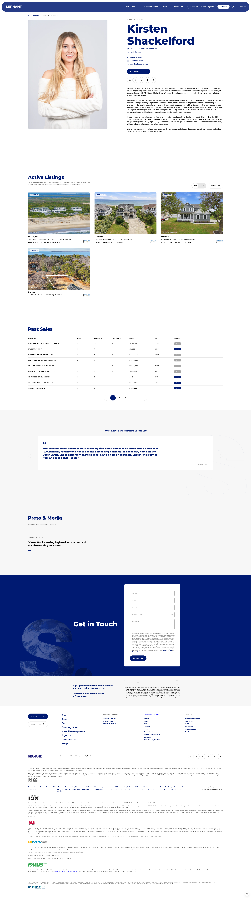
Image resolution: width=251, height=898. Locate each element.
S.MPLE (147, 721)
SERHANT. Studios (110, 719)
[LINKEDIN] (141, 80)
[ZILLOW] (130, 80)
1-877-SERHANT (178, 7)
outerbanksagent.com (139, 64)
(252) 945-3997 (136, 57)
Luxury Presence (216, 789)
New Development (151, 7)
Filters (213, 186)
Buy (127, 7)
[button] (201, 7)
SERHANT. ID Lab (109, 724)
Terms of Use (136, 652)
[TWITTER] (208, 756)
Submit (138, 658)
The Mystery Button (152, 740)
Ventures (147, 737)
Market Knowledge (192, 719)
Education (189, 726)
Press (146, 729)
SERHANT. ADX (109, 721)
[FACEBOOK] (147, 80)
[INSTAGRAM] (153, 80)
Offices (147, 724)
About (146, 719)
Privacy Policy (167, 650)
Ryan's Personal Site (152, 734)
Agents (164, 7)
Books (187, 732)
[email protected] (151, 714)
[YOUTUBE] (135, 80)
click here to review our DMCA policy (66, 871)
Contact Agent (136, 71)
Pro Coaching (190, 729)
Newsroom (189, 721)
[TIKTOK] (214, 756)
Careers (147, 726)
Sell (140, 7)
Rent (133, 7)
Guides (188, 724)
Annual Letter (149, 732)
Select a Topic (137, 614)
